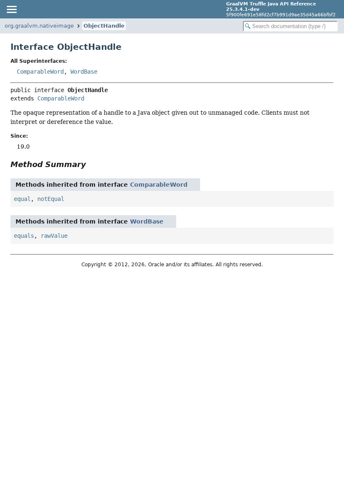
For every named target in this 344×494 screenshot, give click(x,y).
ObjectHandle (104, 26)
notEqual (50, 199)
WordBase (83, 71)
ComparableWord (40, 71)
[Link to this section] (92, 164)
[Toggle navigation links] (11, 9)
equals (24, 235)
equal (22, 199)
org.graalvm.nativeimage (39, 26)
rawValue (54, 235)
